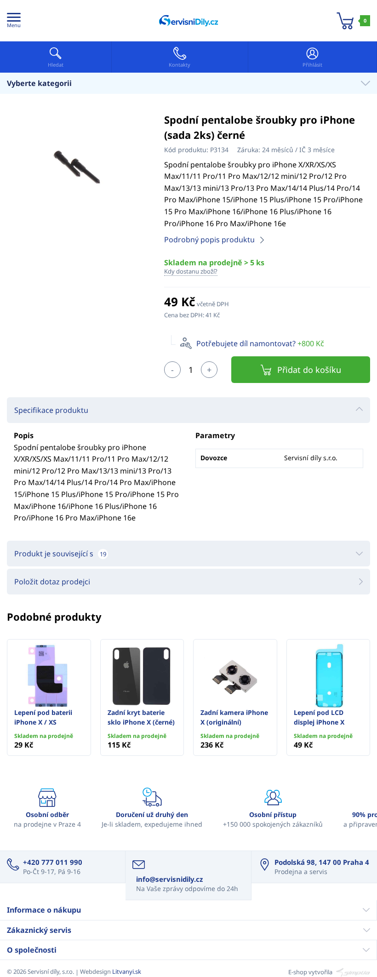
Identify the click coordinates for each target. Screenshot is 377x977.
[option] (78, 167)
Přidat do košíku (309, 369)
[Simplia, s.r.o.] (352, 971)
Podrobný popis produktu (209, 239)
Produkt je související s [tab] (60, 553)
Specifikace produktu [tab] (51, 410)
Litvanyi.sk (126, 971)
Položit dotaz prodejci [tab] (52, 582)
